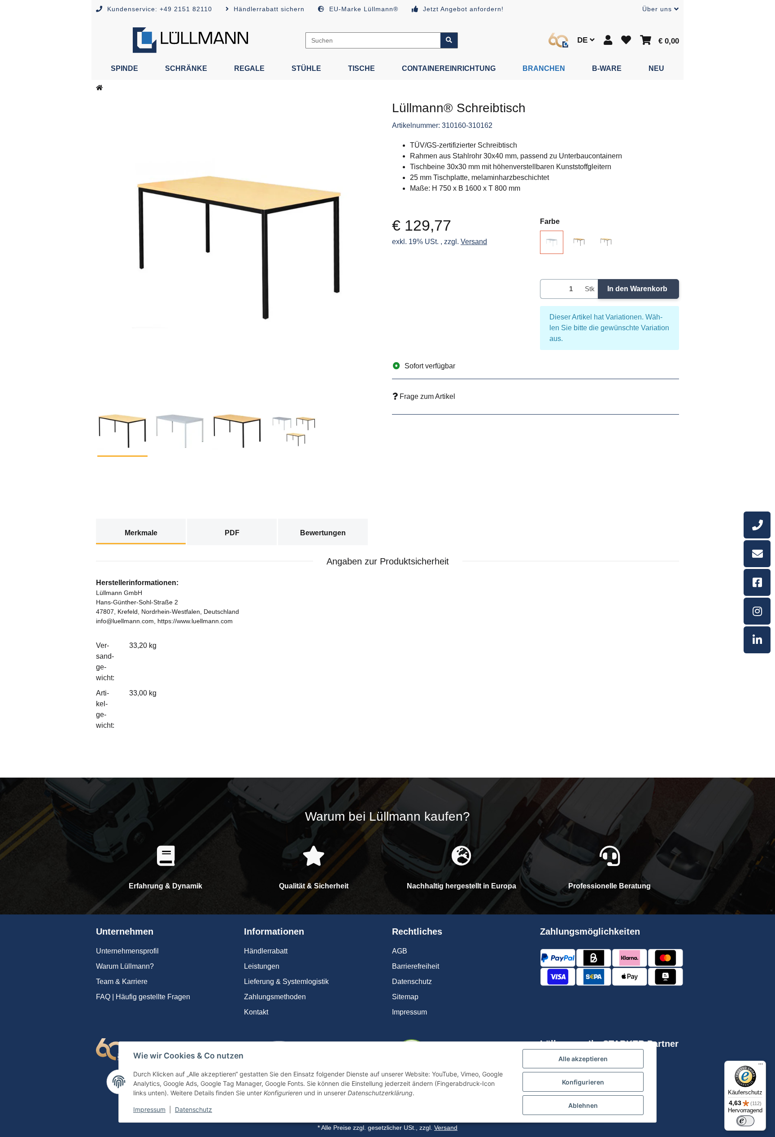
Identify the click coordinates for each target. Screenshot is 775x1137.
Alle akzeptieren (583, 1059)
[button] (657, 9)
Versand (474, 241)
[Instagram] (757, 611)
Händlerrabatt (265, 951)
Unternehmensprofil (127, 951)
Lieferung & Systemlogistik (286, 981)
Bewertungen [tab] (323, 533)
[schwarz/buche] (579, 242)
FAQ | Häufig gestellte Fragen (143, 997)
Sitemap (405, 997)
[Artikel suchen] (449, 40)
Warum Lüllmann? (125, 966)
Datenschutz (193, 1109)
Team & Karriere (122, 981)
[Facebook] (757, 582)
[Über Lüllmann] (558, 40)
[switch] (745, 1120)
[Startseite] (99, 87)
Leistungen (261, 966)
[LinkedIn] (757, 639)
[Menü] (760, 1066)
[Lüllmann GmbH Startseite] (190, 40)
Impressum (149, 1109)
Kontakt (256, 1012)
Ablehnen (583, 1105)
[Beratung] (757, 525)
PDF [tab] (232, 533)
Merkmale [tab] (141, 533)
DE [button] (583, 40)
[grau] (551, 242)
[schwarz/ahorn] (606, 242)
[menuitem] (124, 68)
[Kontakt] (757, 553)
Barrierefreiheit (415, 966)
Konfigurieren (583, 1082)
